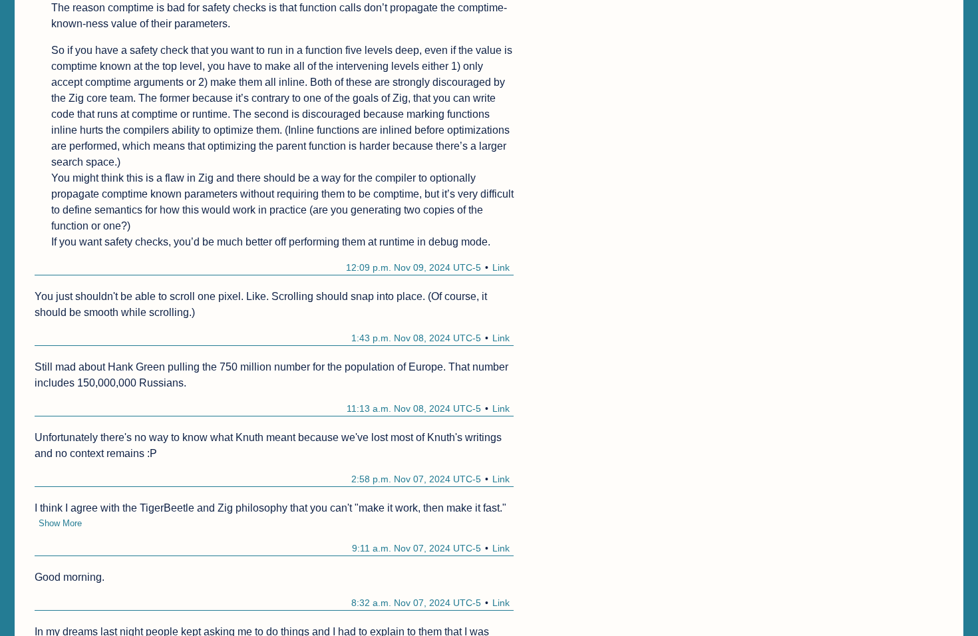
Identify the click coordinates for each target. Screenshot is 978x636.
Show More (60, 523)
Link (501, 267)
